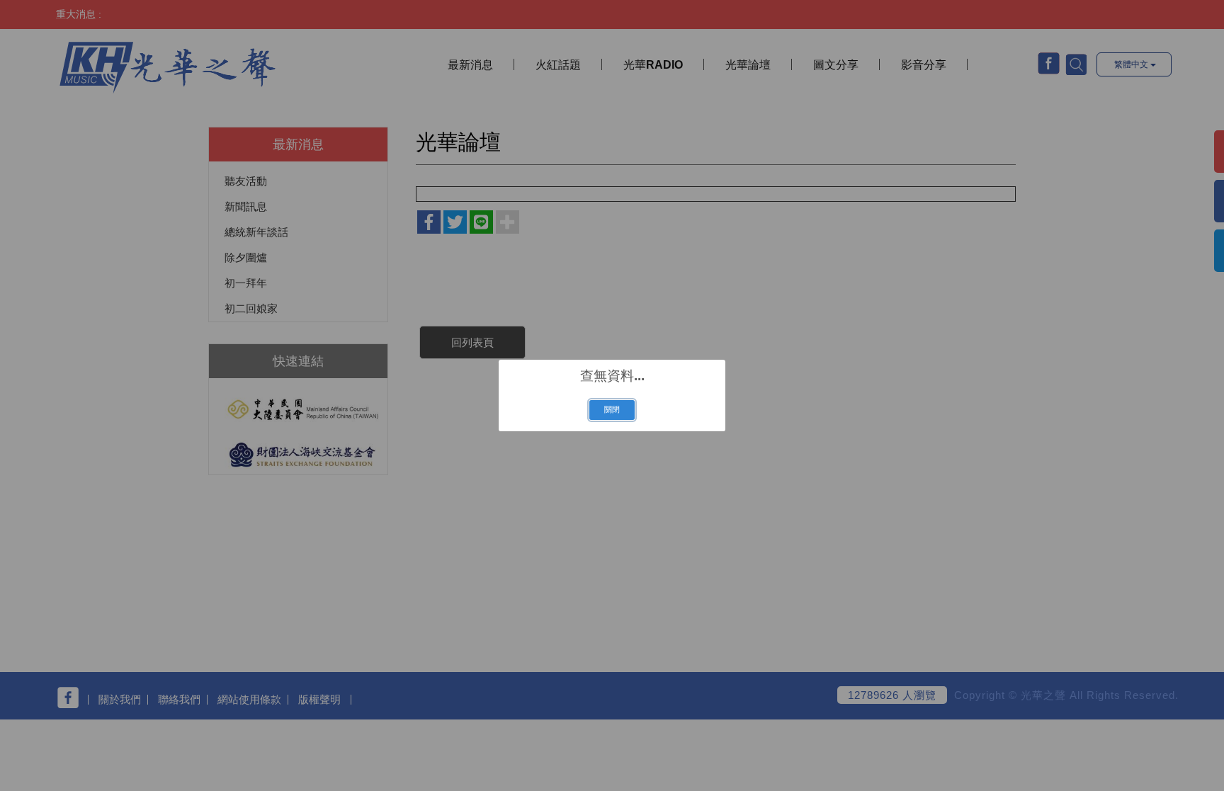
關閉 (612, 409)
